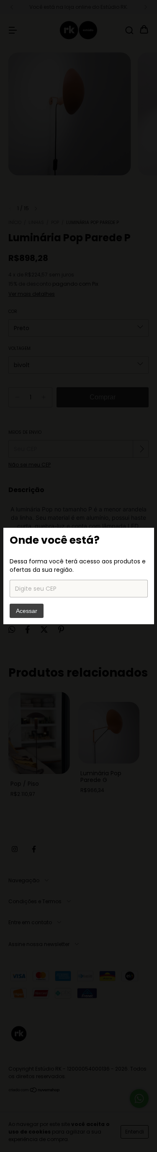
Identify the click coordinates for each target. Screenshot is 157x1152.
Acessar (26, 610)
